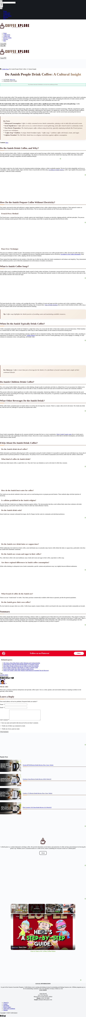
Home (5, 33)
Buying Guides (7, 37)
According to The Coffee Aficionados (70, 254)
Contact (5, 1004)
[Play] (54, 908)
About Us (6, 1002)
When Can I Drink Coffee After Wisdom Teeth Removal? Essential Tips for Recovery (26, 670)
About (43, 853)
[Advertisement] (41, 967)
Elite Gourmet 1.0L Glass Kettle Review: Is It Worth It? (37, 807)
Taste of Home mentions (51, 305)
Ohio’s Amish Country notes (64, 434)
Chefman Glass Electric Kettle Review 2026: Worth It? (37, 779)
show (6, 142)
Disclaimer (6, 1005)
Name (2, 704)
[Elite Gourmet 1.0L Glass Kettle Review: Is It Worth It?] (10, 814)
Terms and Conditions (9, 1008)
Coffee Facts (6, 34)
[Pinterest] (5, 678)
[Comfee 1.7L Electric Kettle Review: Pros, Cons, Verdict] (10, 799)
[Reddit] (9, 678)
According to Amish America (56, 170)
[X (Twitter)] (3, 678)
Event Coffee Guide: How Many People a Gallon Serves (18, 669)
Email (2, 707)
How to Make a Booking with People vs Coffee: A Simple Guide (20, 667)
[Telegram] (11, 678)
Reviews (5, 39)
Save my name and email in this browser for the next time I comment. (20, 723)
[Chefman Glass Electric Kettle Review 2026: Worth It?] (10, 785)
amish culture (4, 674)
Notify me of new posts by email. (11, 729)
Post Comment (4, 732)
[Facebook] (1, 678)
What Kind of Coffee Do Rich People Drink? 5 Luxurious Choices (21, 664)
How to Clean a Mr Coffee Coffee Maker (30, 916)
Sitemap (5, 1010)
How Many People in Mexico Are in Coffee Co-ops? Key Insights (21, 666)
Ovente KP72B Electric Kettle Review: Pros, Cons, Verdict (38, 765)
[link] (13, 916)
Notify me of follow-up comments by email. (13, 726)
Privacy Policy (7, 1007)
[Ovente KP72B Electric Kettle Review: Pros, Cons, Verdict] (10, 771)
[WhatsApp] (13, 678)
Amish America (31, 335)
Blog (4, 40)
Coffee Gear (6, 36)
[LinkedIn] (7, 678)
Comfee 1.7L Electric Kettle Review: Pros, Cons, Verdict (37, 793)
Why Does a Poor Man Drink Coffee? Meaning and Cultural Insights (21, 663)
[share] (71, 915)
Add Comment (4, 720)
